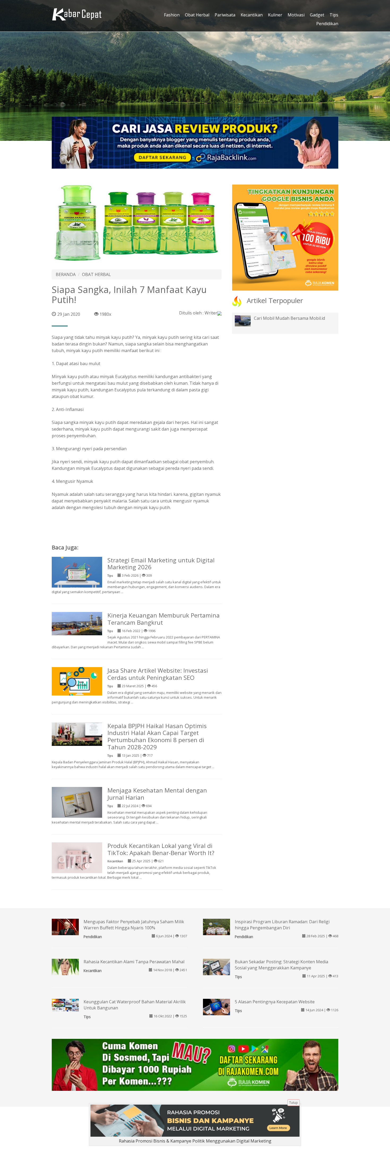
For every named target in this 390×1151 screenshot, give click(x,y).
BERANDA (66, 274)
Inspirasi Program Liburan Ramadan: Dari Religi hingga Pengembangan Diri (282, 925)
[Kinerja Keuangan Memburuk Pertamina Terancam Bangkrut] (77, 623)
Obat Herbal (197, 15)
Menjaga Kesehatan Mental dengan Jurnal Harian (157, 794)
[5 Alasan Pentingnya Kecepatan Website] (216, 1007)
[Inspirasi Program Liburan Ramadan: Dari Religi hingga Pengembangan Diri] (216, 928)
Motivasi (296, 15)
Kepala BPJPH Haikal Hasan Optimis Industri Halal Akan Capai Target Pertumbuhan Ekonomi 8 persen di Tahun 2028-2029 (157, 736)
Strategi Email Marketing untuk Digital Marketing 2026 (161, 563)
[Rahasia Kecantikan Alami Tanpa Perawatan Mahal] (65, 966)
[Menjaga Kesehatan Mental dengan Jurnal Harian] (77, 803)
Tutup (293, 1102)
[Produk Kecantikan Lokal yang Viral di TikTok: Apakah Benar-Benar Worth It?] (77, 858)
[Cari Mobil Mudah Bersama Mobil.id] (247, 320)
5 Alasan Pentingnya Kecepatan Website (275, 1002)
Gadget (317, 15)
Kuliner (275, 15)
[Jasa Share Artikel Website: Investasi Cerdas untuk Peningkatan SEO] (77, 681)
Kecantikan (252, 15)
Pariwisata (225, 15)
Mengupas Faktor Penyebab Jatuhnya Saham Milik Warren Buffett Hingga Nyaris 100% (134, 925)
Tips (334, 15)
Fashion (172, 15)
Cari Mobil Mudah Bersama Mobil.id (289, 318)
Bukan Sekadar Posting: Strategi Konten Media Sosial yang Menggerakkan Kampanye (281, 965)
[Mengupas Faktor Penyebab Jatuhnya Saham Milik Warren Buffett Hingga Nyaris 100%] (65, 927)
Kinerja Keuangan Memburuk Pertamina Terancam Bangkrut (163, 619)
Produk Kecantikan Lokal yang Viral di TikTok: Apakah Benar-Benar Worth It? (160, 849)
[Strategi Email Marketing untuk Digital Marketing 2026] (77, 573)
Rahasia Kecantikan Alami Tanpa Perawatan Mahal (134, 962)
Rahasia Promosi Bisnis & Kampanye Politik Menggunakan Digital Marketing (195, 1141)
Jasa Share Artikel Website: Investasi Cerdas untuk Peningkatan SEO (157, 674)
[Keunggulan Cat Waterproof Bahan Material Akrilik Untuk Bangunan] (65, 1005)
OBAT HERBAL (96, 274)
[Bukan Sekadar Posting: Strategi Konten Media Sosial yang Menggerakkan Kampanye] (216, 967)
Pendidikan (327, 24)
